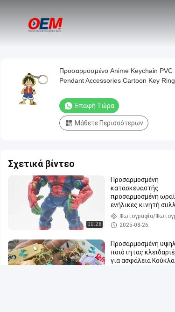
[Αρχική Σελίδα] (45, 23)
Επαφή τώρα (94, 105)
